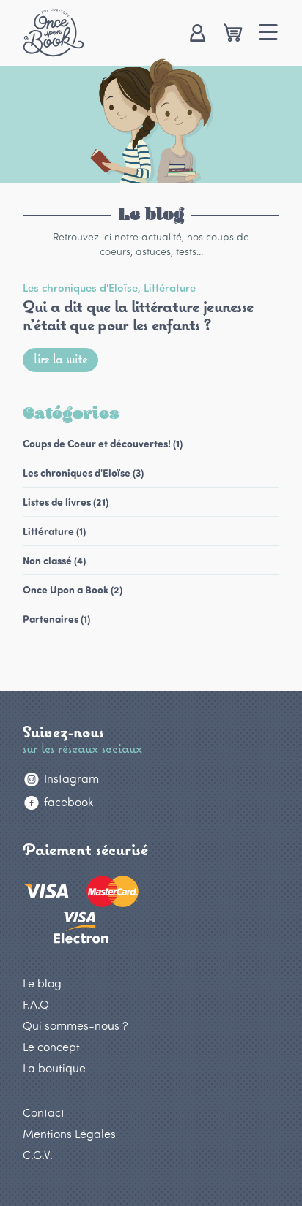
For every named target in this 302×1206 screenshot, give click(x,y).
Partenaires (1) (56, 619)
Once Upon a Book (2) (72, 589)
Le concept (51, 1046)
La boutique (54, 1067)
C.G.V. (38, 1154)
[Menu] (268, 34)
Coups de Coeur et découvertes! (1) (103, 443)
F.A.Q (36, 1004)
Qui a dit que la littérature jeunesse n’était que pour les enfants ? (138, 315)
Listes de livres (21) (65, 502)
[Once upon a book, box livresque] (53, 32)
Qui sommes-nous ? (75, 1025)
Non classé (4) (54, 560)
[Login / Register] (196, 34)
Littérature (170, 287)
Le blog (42, 982)
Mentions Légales (69, 1133)
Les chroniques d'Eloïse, (83, 287)
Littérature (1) (54, 531)
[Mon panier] (232, 34)
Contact (44, 1112)
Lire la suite (60, 358)
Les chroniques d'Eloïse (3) (83, 472)
